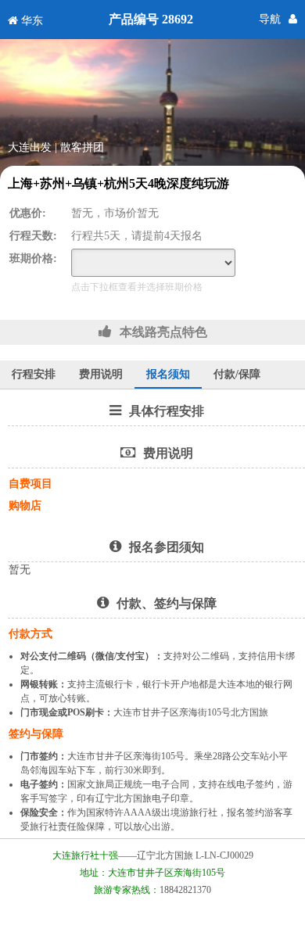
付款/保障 (237, 374)
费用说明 (101, 374)
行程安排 (34, 374)
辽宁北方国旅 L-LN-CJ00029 (195, 855)
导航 (270, 19)
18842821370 (185, 889)
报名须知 (168, 374)
